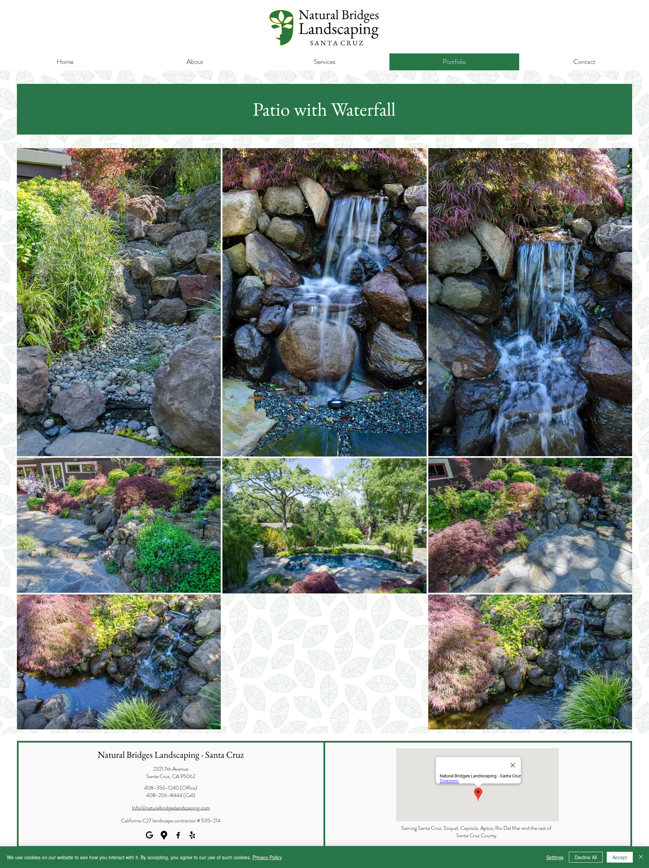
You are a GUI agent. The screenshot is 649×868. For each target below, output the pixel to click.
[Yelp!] (192, 835)
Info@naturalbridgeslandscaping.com (171, 808)
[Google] (149, 835)
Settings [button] (554, 857)
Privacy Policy (267, 857)
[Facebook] (178, 835)
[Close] (641, 857)
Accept (619, 857)
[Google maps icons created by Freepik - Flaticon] (164, 835)
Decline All (586, 857)
